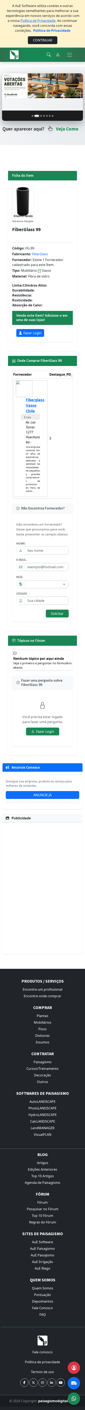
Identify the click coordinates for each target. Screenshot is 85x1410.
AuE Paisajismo (42, 1255)
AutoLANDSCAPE (42, 1101)
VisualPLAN (42, 1134)
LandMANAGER (42, 1128)
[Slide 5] (47, 116)
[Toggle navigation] (69, 55)
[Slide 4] (44, 116)
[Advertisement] (42, 887)
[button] (24, 1382)
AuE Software (42, 1242)
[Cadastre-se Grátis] (74, 1368)
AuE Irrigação (42, 1261)
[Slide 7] (52, 116)
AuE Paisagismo (42, 1248)
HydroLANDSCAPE (42, 1114)
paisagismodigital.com (57, 1401)
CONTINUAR (42, 40)
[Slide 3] (41, 116)
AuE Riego (42, 1268)
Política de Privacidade (37, 20)
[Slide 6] (50, 116)
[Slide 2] (36, 116)
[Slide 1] (32, 116)
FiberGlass (40, 254)
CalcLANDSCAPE (42, 1121)
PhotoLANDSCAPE (42, 1108)
